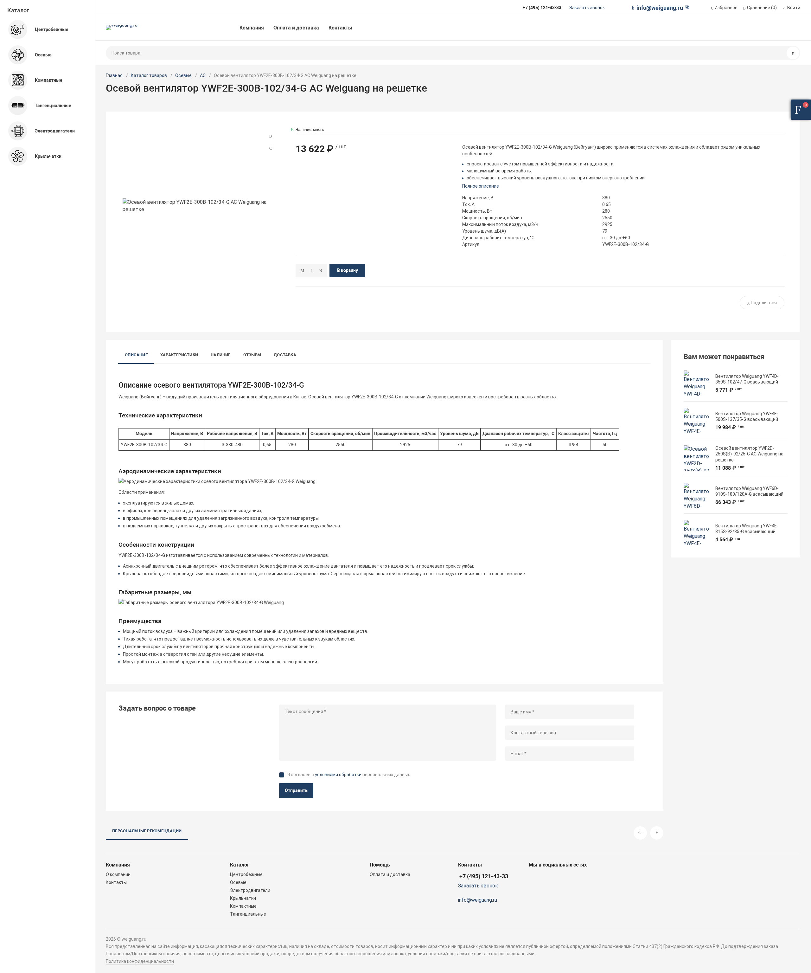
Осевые (183, 75)
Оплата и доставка (296, 28)
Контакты (341, 28)
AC (203, 75)
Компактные (243, 906)
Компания (251, 28)
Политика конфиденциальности (140, 961)
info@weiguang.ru (659, 7)
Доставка (285, 354)
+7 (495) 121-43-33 (483, 876)
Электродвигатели (250, 890)
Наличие (221, 354)
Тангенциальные (248, 914)
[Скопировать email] (687, 7)
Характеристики (179, 354)
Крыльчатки (243, 898)
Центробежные (246, 874)
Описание (136, 354)
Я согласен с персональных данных (348, 774)
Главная (114, 75)
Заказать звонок (587, 7)
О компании (118, 874)
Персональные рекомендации (147, 830)
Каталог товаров (149, 75)
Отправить (296, 790)
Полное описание (480, 186)
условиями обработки (338, 774)
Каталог (18, 10)
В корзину (347, 270)
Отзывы (252, 354)
